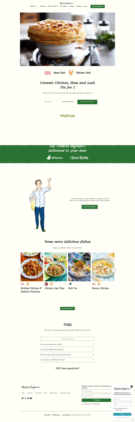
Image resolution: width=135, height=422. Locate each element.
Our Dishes (43, 6)
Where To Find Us (53, 6)
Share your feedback (90, 206)
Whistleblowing (56, 414)
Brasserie (78, 6)
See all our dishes (67, 308)
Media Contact (53, 393)
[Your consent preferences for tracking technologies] (132, 419)
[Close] (131, 386)
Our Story (30, 393)
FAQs (45, 393)
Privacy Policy (47, 414)
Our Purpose (63, 6)
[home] (67, 3)
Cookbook (71, 6)
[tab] (48, 102)
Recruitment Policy (65, 393)
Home (23, 393)
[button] (33, 6)
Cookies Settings (66, 414)
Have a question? (97, 6)
